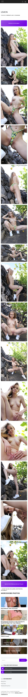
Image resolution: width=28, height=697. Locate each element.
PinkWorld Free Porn (5, 685)
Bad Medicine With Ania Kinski (9, 608)
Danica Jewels (5, 636)
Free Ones (3, 683)
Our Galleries (12, 588)
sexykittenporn (19, 588)
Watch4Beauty (4, 590)
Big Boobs (17, 15)
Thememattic (4, 694)
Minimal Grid (18, 692)
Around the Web (5, 588)
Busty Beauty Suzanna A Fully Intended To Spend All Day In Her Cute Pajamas (13, 622)
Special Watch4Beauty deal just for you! (14, 584)
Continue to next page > (14, 23)
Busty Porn (3, 681)
